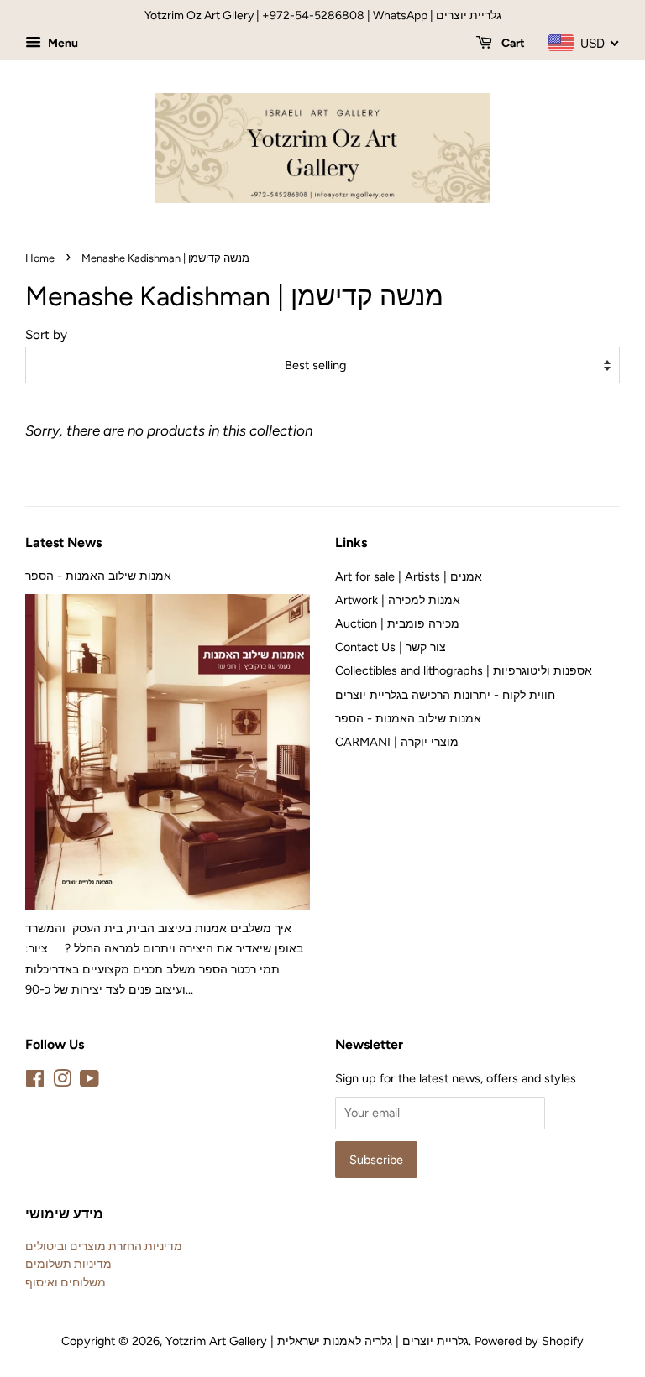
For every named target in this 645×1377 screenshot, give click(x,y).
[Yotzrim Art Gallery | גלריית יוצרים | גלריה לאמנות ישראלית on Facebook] (35, 1081)
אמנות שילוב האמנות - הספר (98, 575)
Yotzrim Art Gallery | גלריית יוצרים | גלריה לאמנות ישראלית (317, 1340)
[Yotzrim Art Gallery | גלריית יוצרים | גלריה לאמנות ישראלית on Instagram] (62, 1081)
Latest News (63, 542)
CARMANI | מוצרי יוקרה (397, 741)
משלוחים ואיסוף (65, 1282)
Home (40, 258)
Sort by (46, 334)
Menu (61, 43)
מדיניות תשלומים (68, 1263)
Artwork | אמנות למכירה (397, 600)
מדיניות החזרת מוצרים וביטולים (103, 1246)
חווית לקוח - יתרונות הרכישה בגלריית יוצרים (445, 694)
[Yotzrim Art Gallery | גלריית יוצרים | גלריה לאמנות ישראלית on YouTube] (89, 1081)
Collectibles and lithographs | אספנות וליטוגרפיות (463, 670)
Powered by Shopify (529, 1340)
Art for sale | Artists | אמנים (408, 576)
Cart (512, 43)
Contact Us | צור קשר (390, 647)
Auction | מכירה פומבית (397, 623)
